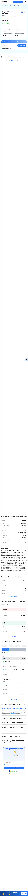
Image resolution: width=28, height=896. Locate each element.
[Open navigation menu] (25, 2)
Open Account (21, 45)
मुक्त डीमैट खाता (13, 713)
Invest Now (24, 893)
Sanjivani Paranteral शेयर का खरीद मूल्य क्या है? (12, 708)
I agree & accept (7, 48)
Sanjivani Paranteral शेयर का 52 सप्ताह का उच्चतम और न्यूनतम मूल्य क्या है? (13, 741)
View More (14, 596)
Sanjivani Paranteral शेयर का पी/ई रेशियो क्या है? (12, 722)
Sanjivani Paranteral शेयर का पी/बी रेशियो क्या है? (12, 727)
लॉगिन (22, 712)
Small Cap (16, 15)
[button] (22, 12)
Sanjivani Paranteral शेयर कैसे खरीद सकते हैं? (12, 718)
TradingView (17, 61)
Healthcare (10, 15)
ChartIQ (8, 61)
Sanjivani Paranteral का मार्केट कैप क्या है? (11, 736)
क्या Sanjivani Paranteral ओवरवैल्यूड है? (10, 731)
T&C (10, 48)
